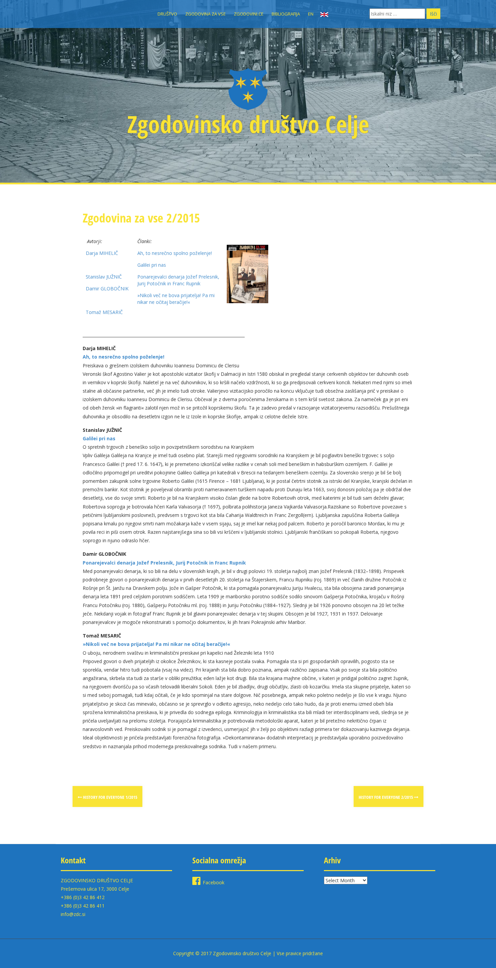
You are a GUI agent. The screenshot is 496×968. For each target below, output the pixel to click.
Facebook (213, 882)
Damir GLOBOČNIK (107, 288)
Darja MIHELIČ (102, 253)
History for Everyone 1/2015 (109, 797)
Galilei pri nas (151, 265)
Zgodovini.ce (249, 14)
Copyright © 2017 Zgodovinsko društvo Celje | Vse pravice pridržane (248, 953)
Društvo (167, 14)
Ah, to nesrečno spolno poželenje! (174, 253)
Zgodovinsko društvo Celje (248, 124)
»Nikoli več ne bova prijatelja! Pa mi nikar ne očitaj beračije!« (176, 298)
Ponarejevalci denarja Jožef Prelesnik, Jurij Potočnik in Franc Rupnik (178, 280)
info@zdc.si (73, 914)
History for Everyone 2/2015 (386, 797)
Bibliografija (286, 14)
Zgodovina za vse (205, 14)
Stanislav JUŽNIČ (104, 276)
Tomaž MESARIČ (104, 312)
